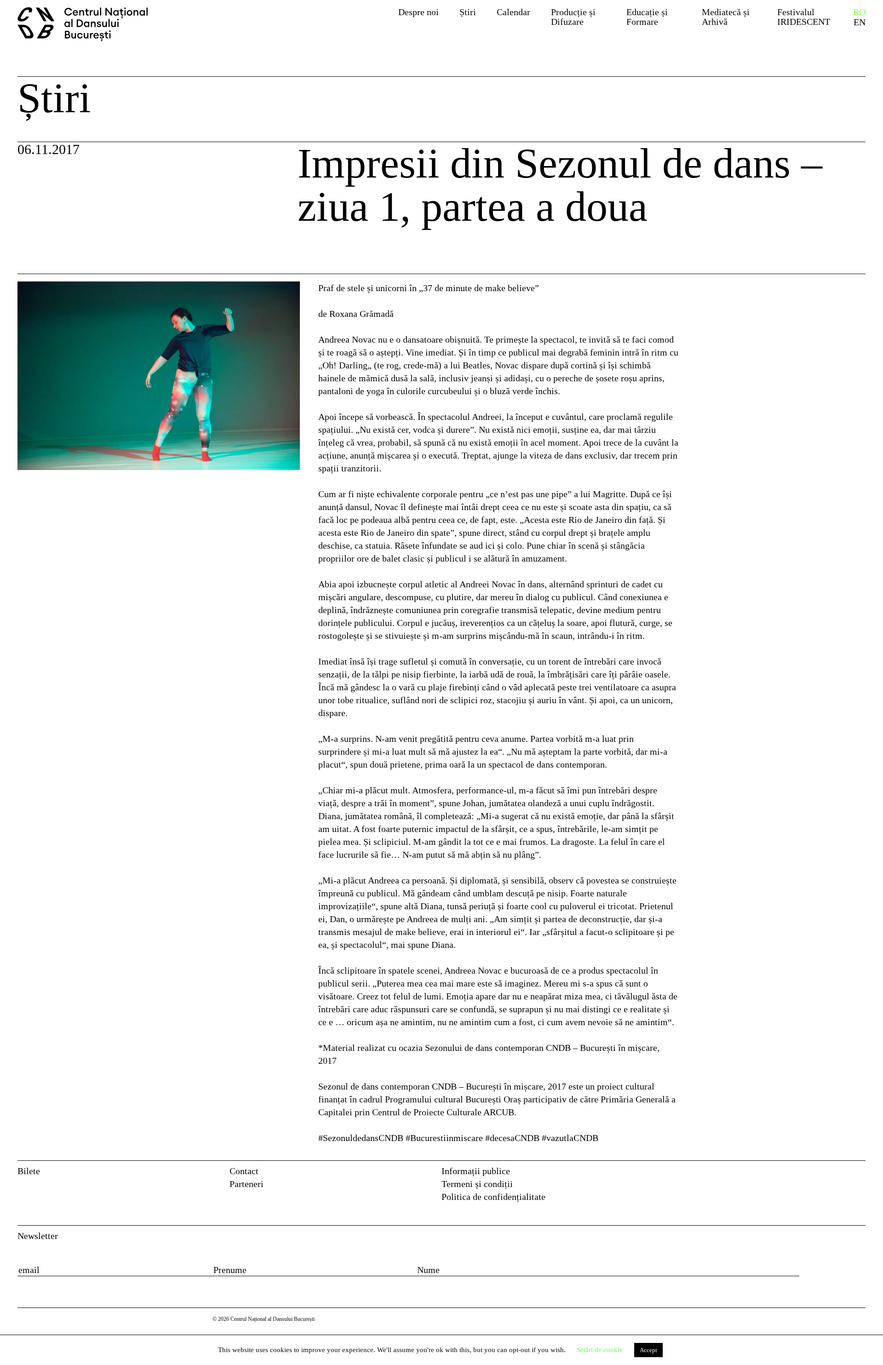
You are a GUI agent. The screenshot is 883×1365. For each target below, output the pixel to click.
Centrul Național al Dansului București (87, 24)
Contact (243, 1171)
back (38, 255)
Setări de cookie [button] (600, 1350)
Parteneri (246, 1184)
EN (860, 22)
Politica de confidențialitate (493, 1197)
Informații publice (476, 1171)
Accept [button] (648, 1350)
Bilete (28, 1171)
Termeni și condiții (477, 1184)
